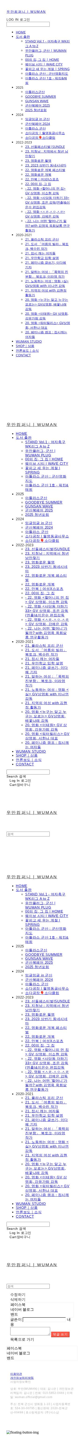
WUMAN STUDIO (29, 341)
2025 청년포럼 (36, 110)
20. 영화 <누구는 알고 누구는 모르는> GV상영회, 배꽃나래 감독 (46, 304)
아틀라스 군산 (35, 128)
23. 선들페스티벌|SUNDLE (45, 146)
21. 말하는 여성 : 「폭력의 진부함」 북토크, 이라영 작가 (46, 274)
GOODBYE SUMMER (40, 96)
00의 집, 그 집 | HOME (42, 59)
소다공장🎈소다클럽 (40, 137)
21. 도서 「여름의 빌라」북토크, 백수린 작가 (47, 246)
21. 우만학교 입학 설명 (42, 258)
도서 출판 (23, 36)
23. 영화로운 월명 (38, 160)
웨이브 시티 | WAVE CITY (44, 64)
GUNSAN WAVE (37, 101)
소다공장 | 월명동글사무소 (45, 133)
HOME (21, 32)
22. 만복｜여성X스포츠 (42, 179)
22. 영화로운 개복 (38, 174)
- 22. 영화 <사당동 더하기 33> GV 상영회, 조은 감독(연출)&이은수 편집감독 (47, 202)
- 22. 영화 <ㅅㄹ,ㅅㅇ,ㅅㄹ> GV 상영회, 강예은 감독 (45, 213)
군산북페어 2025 (37, 105)
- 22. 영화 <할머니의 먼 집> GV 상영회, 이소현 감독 (45, 190)
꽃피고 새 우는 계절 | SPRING (47, 69)
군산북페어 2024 (37, 123)
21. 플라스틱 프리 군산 (42, 239)
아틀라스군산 (35, 92)
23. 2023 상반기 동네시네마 (45, 165)
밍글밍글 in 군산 (37, 119)
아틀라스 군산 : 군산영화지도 (46, 73)
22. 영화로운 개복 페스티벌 (45, 170)
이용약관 (16, 1374)
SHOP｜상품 (25, 346)
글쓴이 (16, 1319)
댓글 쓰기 (60, 1334)
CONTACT (23, 355)
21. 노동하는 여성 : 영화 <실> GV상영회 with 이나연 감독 (47, 283)
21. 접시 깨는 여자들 (40, 253)
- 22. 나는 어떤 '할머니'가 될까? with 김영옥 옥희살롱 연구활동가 (47, 225)
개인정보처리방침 (22, 1377)
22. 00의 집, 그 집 (38, 184)
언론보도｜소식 (27, 350)
